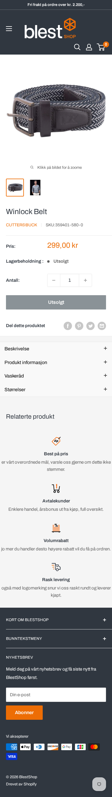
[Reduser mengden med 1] (53, 280)
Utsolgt (56, 302)
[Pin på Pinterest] (79, 325)
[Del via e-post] (102, 325)
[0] (101, 47)
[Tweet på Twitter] (90, 325)
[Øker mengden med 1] (85, 280)
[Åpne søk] (77, 47)
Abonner (24, 712)
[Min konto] (89, 47)
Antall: (13, 280)
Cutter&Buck (21, 225)
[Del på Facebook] (68, 325)
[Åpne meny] (9, 28)
